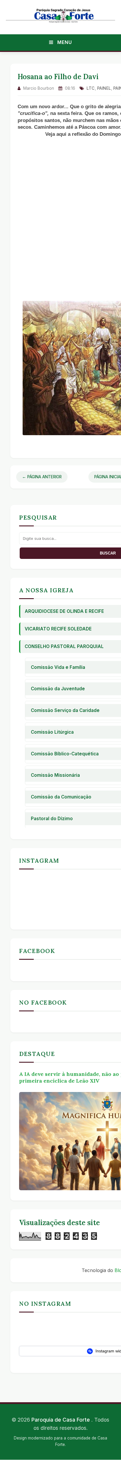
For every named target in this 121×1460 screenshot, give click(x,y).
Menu (64, 42)
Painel (104, 88)
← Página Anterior (42, 476)
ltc (91, 88)
